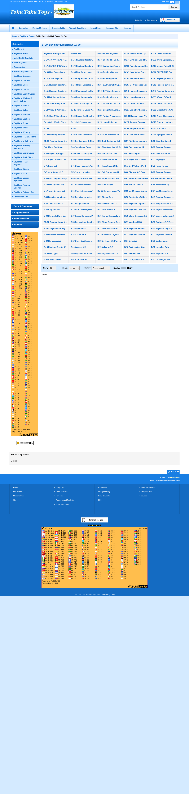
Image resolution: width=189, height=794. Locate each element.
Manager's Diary (104, 492)
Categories (60, 487)
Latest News (102, 487)
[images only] (124, 268)
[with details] (130, 268)
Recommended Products (65, 500)
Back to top (175, 471)
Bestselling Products (63, 504)
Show (45, 268)
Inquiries (18, 225)
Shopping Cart (18, 496)
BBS (99, 500)
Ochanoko (175, 477)
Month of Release (62, 492)
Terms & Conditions (23, 206)
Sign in (139, 20)
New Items (59, 496)
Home (15, 487)
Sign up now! (152, 20)
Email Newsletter (21, 219)
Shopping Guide (21, 212)
